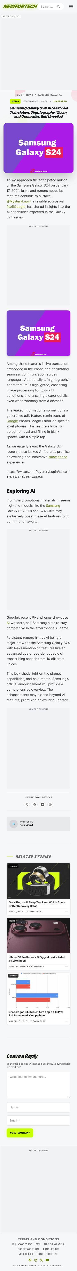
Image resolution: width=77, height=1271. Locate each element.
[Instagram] (35, 1260)
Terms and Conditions (38, 1239)
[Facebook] (30, 1260)
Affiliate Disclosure (38, 1254)
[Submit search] (58, 6)
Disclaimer (54, 1244)
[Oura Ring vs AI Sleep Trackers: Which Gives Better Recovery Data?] (38, 889)
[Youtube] (47, 1260)
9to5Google (16, 207)
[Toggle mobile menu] (70, 6)
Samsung (53, 505)
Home (18, 95)
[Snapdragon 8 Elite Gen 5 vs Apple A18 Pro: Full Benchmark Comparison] (38, 999)
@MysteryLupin (19, 201)
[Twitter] (41, 1260)
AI (8, 623)
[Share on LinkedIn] (42, 804)
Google (12, 421)
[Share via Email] (50, 804)
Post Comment (20, 1133)
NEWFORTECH (20, 6)
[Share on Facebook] (35, 804)
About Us (51, 1249)
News (29, 95)
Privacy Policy (26, 1244)
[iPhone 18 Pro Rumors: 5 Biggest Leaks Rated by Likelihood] (38, 944)
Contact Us (28, 1249)
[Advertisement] (38, 51)
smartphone (57, 457)
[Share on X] (27, 804)
